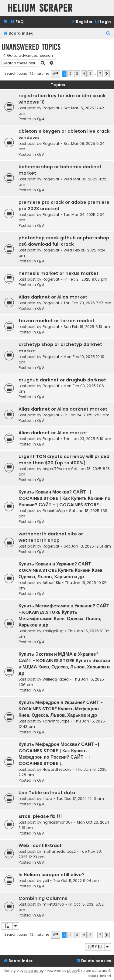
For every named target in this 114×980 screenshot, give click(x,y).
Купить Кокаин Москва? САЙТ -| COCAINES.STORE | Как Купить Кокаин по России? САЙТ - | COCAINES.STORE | (64, 498)
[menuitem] (16, 22)
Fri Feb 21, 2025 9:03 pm (85, 279)
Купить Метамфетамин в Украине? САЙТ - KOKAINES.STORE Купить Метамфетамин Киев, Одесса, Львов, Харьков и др (64, 615)
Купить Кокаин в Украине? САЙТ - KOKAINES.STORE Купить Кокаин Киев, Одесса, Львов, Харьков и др (61, 570)
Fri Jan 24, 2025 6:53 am (86, 415)
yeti (46, 880)
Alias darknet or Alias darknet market (63, 409)
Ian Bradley (33, 970)
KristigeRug (53, 630)
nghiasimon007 (58, 822)
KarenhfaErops (56, 721)
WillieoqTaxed (56, 679)
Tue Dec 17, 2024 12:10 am (80, 798)
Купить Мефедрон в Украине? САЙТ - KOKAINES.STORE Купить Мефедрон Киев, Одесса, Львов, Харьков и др (61, 708)
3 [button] (77, 73)
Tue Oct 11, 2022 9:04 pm (76, 880)
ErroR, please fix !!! (40, 816)
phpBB (72, 970)
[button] (55, 73)
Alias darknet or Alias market (53, 297)
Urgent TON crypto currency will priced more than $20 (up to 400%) (64, 459)
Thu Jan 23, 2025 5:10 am (87, 438)
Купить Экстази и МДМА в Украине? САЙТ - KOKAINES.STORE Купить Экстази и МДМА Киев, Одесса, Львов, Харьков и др (64, 663)
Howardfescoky (57, 769)
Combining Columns (43, 898)
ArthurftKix (52, 582)
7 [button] (100, 73)
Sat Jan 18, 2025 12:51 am (87, 546)
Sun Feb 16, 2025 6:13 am (87, 326)
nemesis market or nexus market (58, 273)
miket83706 (53, 904)
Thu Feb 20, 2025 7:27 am (87, 303)
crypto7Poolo (55, 468)
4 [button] (84, 73)
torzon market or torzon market (57, 321)
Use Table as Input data (47, 793)
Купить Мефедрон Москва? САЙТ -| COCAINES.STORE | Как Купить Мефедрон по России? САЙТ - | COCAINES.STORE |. (59, 754)
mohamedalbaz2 (59, 851)
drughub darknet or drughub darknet (62, 380)
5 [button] (90, 73)
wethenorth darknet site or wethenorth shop (51, 537)
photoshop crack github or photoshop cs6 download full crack (64, 241)
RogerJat (51, 108)
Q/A (40, 118)
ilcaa (47, 798)
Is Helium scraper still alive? (52, 875)
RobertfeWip (54, 510)
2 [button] (70, 73)
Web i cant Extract (40, 845)
